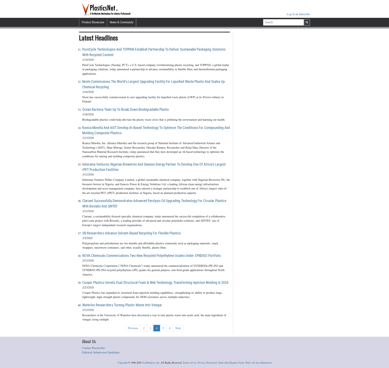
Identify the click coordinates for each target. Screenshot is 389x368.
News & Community (121, 22)
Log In (291, 14)
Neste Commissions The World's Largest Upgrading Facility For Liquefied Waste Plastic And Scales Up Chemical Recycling (153, 84)
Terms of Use (190, 362)
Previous (133, 328)
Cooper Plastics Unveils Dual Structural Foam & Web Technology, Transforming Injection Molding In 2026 (155, 283)
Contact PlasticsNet (93, 348)
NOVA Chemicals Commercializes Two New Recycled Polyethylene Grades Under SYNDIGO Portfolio (151, 256)
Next (178, 328)
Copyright (123, 362)
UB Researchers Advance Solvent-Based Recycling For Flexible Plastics (131, 233)
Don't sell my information (258, 362)
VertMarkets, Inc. (151, 362)
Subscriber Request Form (231, 362)
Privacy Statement (207, 362)
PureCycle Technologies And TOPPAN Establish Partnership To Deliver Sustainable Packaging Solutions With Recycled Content (153, 52)
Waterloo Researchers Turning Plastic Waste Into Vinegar (122, 305)
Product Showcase (93, 22)
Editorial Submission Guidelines (101, 352)
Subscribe (304, 14)
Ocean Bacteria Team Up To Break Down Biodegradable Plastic (125, 109)
